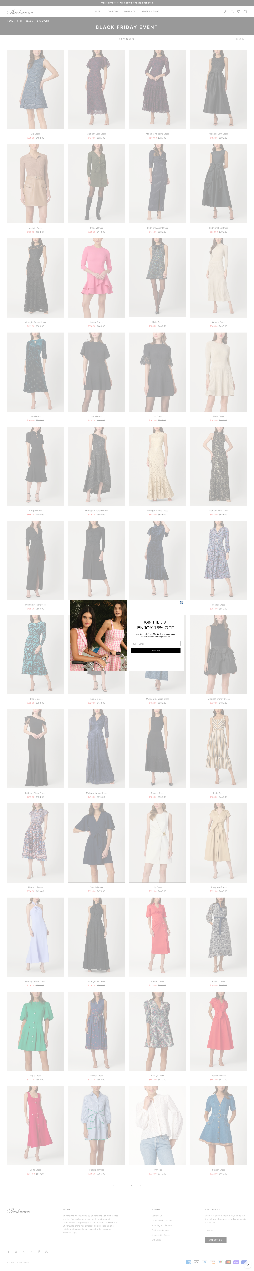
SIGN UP (156, 650)
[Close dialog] (181, 602)
